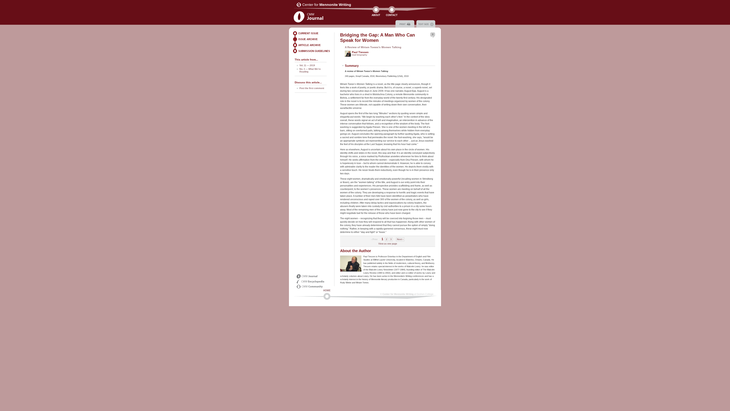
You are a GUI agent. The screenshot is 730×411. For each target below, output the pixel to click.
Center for (326, 5)
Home (327, 290)
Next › (400, 239)
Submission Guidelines (314, 51)
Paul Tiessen (360, 52)
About (376, 15)
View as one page (387, 243)
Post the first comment (311, 88)
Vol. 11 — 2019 (307, 65)
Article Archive (309, 45)
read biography (359, 55)
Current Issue (308, 33)
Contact (392, 15)
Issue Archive (308, 39)
